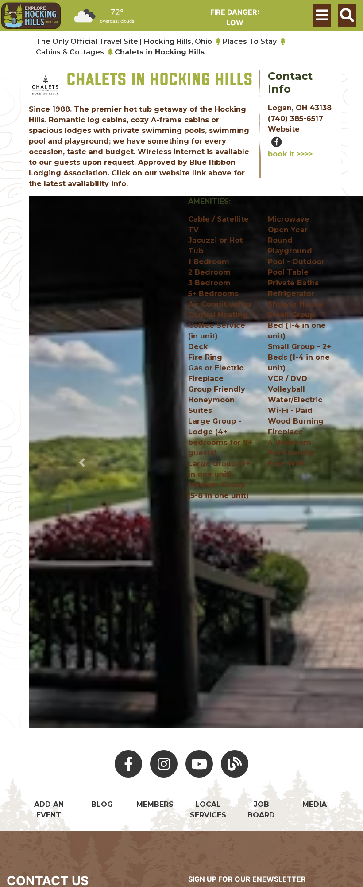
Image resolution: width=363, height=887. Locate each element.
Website (284, 129)
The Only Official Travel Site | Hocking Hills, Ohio (124, 41)
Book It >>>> (290, 154)
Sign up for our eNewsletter (247, 879)
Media (314, 804)
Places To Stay (250, 41)
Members (155, 804)
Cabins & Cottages (70, 52)
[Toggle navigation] (322, 15)
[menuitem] (31, 15)
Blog (102, 804)
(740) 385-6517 (295, 118)
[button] (82, 462)
